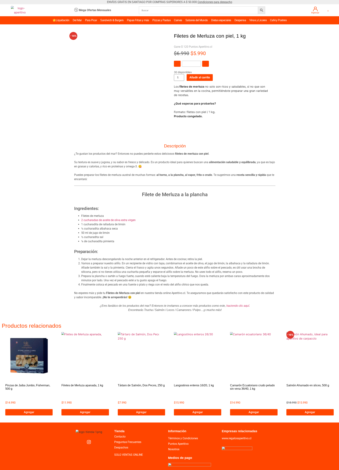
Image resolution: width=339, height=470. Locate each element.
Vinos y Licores (258, 20)
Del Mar (77, 20)
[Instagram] (89, 442)
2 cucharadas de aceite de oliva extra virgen (108, 220)
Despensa (240, 20)
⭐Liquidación (60, 20)
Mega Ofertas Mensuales (95, 10)
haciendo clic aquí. (238, 305)
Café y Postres (278, 20)
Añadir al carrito (199, 77)
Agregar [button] (29, 412)
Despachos (121, 447)
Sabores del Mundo (196, 20)
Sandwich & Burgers (111, 20)
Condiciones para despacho (215, 2)
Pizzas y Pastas (161, 20)
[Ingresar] (315, 9)
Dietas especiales (221, 20)
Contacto (120, 436)
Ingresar (315, 12)
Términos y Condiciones (183, 438)
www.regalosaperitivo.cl (236, 438)
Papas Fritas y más (138, 20)
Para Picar (91, 20)
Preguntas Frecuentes (127, 442)
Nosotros (173, 449)
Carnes (178, 20)
